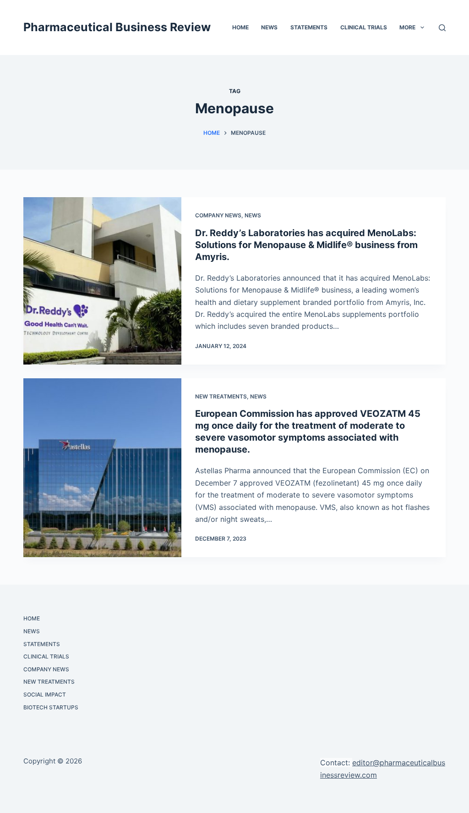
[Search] (442, 27)
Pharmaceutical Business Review (117, 27)
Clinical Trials (363, 27)
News (269, 27)
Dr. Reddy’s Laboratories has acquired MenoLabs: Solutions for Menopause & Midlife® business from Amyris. (306, 244)
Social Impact (44, 694)
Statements (308, 27)
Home (240, 27)
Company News (218, 215)
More (407, 27)
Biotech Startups (50, 707)
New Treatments (221, 396)
